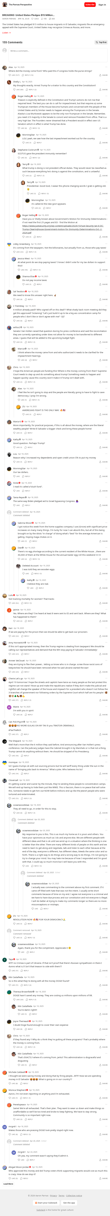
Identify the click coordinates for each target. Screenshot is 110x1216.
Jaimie (16, 609)
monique (13, 762)
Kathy (16, 439)
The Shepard (15, 740)
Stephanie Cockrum (27, 149)
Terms (61, 1195)
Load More (8, 1184)
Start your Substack (47, 1202)
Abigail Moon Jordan (19, 1167)
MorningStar (28, 134)
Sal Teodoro (19, 291)
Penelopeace (19, 1104)
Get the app (69, 1202)
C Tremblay (18, 305)
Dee (20, 547)
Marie (16, 706)
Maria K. (17, 421)
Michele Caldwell (17, 1072)
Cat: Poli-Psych (16, 721)
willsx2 (16, 327)
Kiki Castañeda (16, 977)
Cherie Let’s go (16, 678)
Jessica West (24, 258)
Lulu (11, 595)
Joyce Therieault (21, 1021)
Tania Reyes (19, 497)
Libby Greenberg (21, 243)
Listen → (6, 32)
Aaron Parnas (9, 19)
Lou (15, 453)
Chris (15, 367)
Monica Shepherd (17, 1090)
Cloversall (13, 780)
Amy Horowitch (16, 642)
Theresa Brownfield (22, 991)
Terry (24, 164)
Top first (103, 42)
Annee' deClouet (17, 660)
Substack (41, 1210)
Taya (11, 959)
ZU (23, 406)
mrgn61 (13, 1126)
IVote (15, 482)
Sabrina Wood (25, 522)
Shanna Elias (28, 276)
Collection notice (74, 1195)
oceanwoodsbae (21, 804)
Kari (10, 628)
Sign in (102, 4)
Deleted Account (30, 565)
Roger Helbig (24, 96)
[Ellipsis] (106, 67)
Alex (11, 67)
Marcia (21, 348)
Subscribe (90, 4)
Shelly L (17, 81)
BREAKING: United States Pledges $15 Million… (28, 15)
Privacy (53, 1195)
